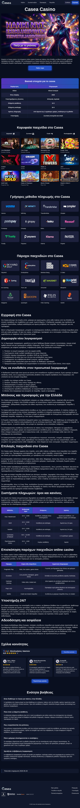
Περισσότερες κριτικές (40, 681)
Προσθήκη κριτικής (69, 652)
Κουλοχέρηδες (68, 133)
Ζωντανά (29, 133)
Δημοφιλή (9, 133)
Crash (48, 133)
